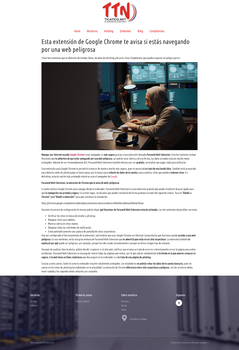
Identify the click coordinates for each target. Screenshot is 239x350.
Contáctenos (157, 31)
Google (114, 176)
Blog (140, 31)
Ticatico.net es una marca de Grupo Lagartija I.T (190, 342)
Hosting (108, 31)
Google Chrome (77, 154)
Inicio (77, 31)
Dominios (125, 31)
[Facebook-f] (179, 303)
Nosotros (92, 31)
